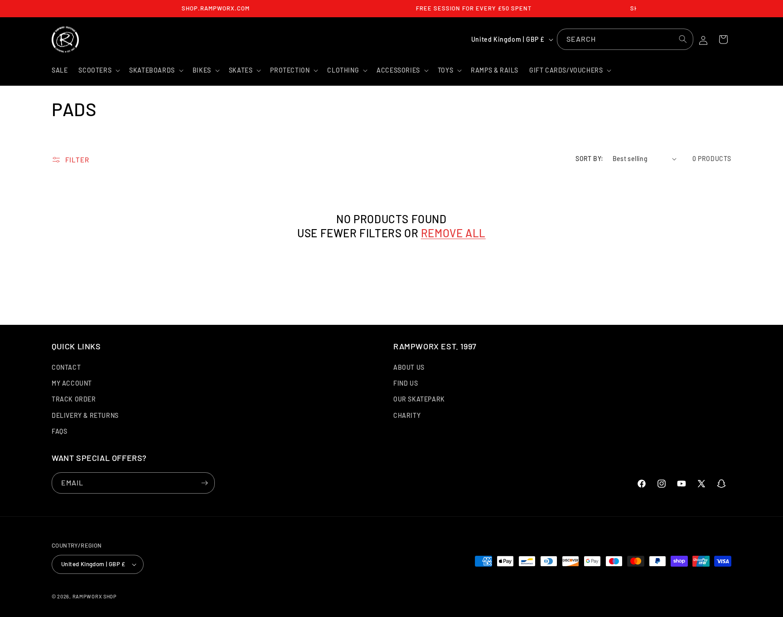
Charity (406, 415)
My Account (72, 383)
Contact (66, 367)
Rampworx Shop (94, 596)
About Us (409, 367)
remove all (453, 233)
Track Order (74, 399)
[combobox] (625, 39)
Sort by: (589, 158)
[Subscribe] (204, 483)
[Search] (683, 39)
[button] (98, 70)
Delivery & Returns (85, 415)
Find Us (405, 383)
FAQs (59, 431)
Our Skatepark (419, 399)
